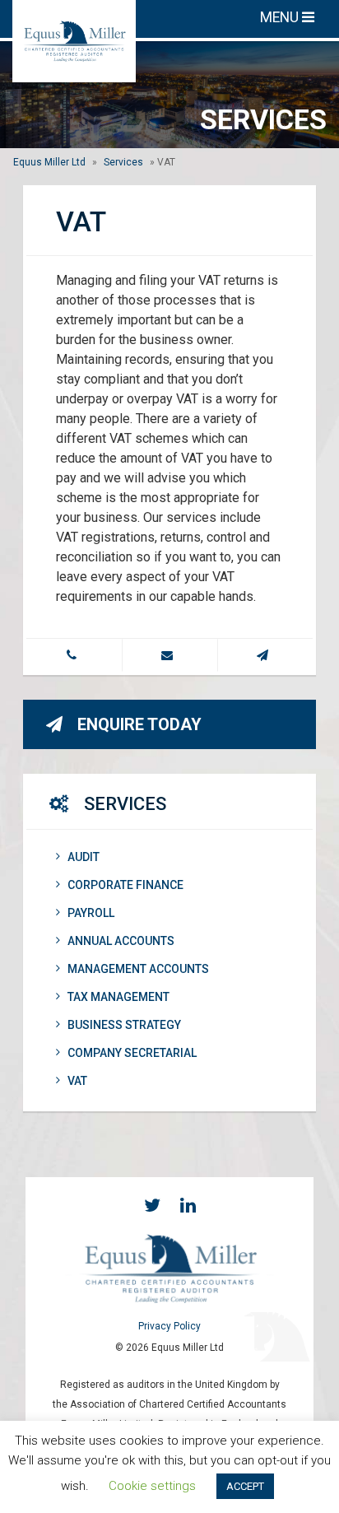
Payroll (90, 912)
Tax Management (118, 996)
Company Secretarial (132, 1052)
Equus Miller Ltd (49, 162)
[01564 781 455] (74, 655)
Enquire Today (139, 724)
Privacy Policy (169, 1326)
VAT (77, 1080)
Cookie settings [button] (152, 1485)
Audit (83, 857)
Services (123, 162)
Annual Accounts (120, 940)
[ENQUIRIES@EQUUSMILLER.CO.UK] (169, 655)
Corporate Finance (125, 885)
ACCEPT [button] (245, 1486)
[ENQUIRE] (265, 655)
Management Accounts (138, 968)
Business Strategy (124, 1024)
